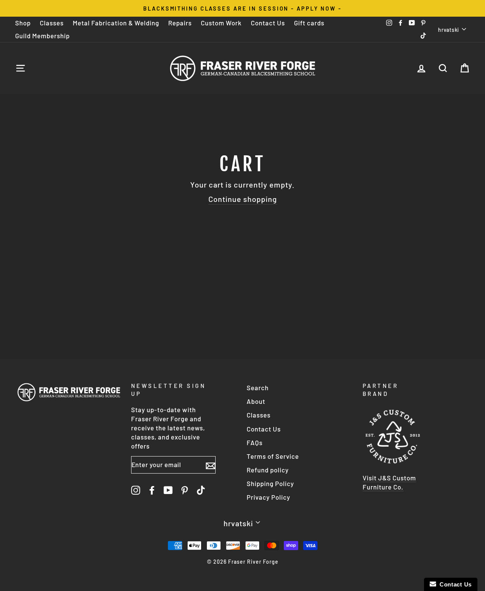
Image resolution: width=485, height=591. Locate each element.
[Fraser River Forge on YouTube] (168, 490)
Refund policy (268, 470)
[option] (242, 8)
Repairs (180, 23)
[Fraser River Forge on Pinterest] (184, 490)
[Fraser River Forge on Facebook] (151, 490)
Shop (23, 23)
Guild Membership (42, 35)
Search (258, 387)
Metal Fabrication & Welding (116, 23)
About (256, 401)
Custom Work (221, 23)
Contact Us (268, 23)
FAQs (255, 442)
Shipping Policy (270, 483)
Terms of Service (273, 456)
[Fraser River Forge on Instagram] (135, 490)
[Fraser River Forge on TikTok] (200, 490)
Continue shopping (242, 198)
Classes (52, 23)
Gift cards (309, 23)
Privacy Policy (268, 497)
